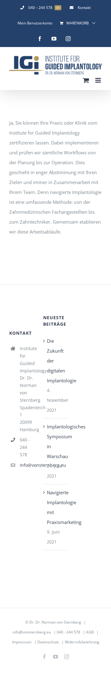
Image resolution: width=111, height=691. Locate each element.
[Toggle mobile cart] (86, 80)
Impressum (21, 642)
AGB (90, 632)
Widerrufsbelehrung (82, 642)
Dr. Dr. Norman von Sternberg (55, 622)
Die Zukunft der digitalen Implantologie (56, 361)
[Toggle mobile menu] (98, 80)
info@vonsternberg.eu (27, 465)
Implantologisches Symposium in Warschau (56, 441)
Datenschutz (48, 642)
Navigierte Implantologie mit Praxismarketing (56, 507)
